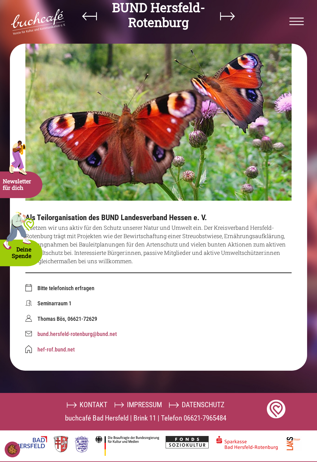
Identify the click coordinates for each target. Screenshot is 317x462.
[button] (296, 21)
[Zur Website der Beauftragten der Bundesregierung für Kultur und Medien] (127, 446)
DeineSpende (21, 252)
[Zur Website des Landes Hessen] (82, 444)
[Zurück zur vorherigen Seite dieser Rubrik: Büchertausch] (89, 16)
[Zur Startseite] (38, 22)
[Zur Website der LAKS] (293, 443)
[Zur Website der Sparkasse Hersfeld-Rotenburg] (247, 443)
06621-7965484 (205, 418)
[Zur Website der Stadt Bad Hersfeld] (31, 442)
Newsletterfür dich (17, 184)
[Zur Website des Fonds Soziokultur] (187, 442)
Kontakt (93, 405)
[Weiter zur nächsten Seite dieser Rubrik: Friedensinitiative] (227, 16)
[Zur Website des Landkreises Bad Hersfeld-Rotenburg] (61, 444)
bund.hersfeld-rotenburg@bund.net (77, 334)
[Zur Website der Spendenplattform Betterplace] (276, 409)
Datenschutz (203, 405)
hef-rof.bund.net (56, 349)
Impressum (144, 405)
